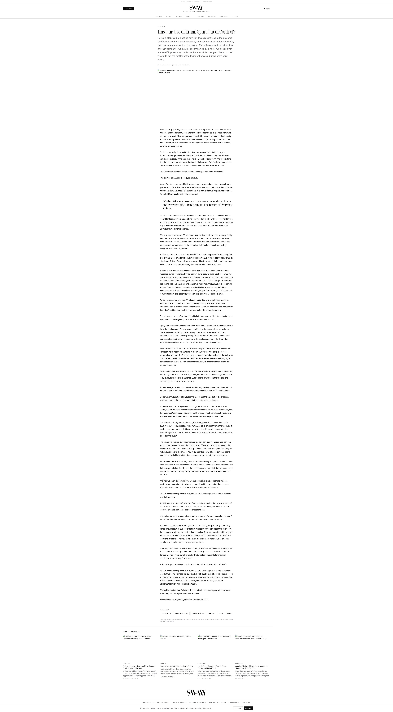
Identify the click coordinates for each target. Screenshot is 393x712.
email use (212, 613)
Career (179, 16)
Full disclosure (169, 621)
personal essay (181, 613)
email (229, 613)
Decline (238, 708)
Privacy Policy (163, 702)
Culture (189, 16)
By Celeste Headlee (164, 65)
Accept (248, 708)
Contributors (149, 702)
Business (158, 16)
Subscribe (129, 9)
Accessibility (234, 702)
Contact (246, 702)
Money (169, 16)
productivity (166, 613)
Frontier (224, 16)
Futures (235, 16)
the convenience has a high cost (190, 271)
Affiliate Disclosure (217, 702)
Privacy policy (207, 708)
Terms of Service (179, 702)
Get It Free (207, 2)
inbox (221, 613)
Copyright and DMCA (198, 702)
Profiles (200, 16)
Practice (212, 16)
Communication (198, 613)
